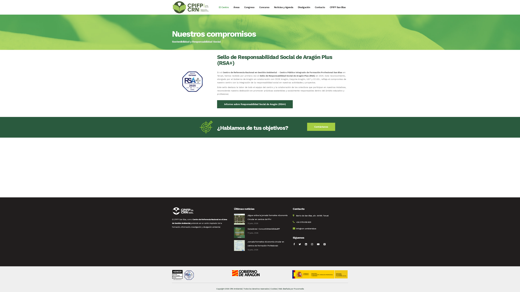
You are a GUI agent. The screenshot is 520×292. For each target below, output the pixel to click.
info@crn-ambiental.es (306, 229)
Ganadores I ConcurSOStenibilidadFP (264, 229)
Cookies (273, 289)
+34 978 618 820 (303, 222)
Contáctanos (321, 126)
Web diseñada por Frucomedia (291, 289)
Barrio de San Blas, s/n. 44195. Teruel (312, 216)
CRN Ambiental (236, 289)
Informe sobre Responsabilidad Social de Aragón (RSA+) (255, 104)
